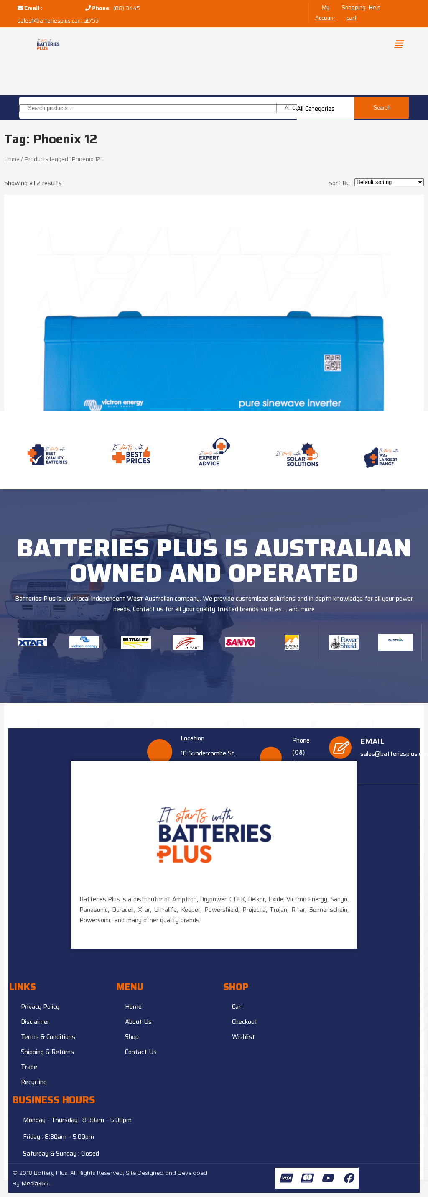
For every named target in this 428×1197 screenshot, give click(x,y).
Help (375, 7)
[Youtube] (327, 1178)
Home (12, 158)
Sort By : (341, 183)
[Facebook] (348, 1178)
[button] (398, 44)
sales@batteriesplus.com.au (54, 20)
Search (381, 108)
